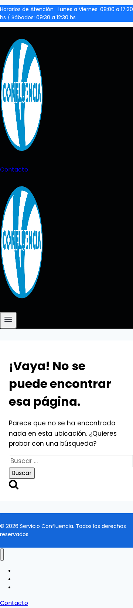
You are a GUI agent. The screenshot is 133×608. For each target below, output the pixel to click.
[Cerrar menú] (2, 554)
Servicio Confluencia (41, 587)
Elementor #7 (33, 571)
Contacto (14, 169)
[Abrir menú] (8, 320)
